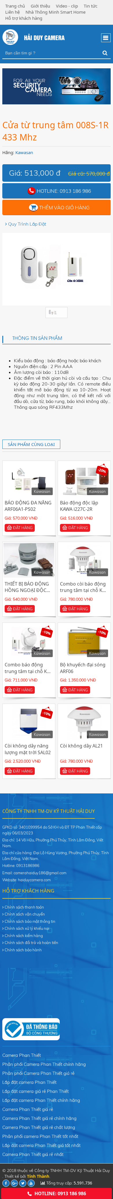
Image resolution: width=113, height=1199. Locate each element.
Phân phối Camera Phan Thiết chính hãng (44, 1064)
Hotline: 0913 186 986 (60, 1193)
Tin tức (90, 6)
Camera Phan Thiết (21, 1055)
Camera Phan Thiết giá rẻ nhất (32, 1154)
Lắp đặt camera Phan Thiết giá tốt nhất (41, 1145)
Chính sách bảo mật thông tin (30, 921)
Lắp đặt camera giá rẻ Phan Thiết (35, 1091)
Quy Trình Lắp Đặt (27, 224)
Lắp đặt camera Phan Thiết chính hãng (41, 1100)
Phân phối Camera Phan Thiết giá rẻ (38, 1073)
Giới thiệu (40, 6)
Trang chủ (15, 6)
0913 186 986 (75, 191)
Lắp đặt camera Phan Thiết (29, 1082)
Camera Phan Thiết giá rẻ (27, 1109)
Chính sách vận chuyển (25, 914)
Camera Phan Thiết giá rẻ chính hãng (39, 1118)
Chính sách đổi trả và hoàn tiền (31, 942)
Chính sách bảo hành (23, 950)
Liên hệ (12, 12)
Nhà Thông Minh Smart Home (55, 12)
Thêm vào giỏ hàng (64, 207)
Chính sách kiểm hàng (24, 935)
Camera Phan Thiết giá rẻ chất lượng (38, 1127)
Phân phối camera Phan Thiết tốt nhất (40, 1136)
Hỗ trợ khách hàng (23, 18)
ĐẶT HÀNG (22, 527)
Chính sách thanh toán (24, 907)
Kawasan (24, 152)
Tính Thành (38, 1176)
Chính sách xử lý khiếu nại (27, 928)
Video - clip (67, 6)
